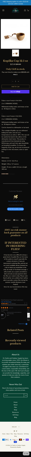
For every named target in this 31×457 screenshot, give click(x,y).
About (15, 405)
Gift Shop (15, 415)
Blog (15, 417)
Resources (15, 412)
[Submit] (25, 395)
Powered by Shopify (15, 447)
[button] (25, 303)
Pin (24, 220)
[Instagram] (14, 431)
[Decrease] (13, 81)
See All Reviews (6, 302)
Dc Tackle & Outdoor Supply (17, 445)
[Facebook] (16, 431)
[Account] (25, 10)
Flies (15, 407)
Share (17, 220)
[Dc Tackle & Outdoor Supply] (15, 10)
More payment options (15, 96)
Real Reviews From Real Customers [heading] (12, 300)
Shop (15, 410)
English (14, 427)
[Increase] (18, 81)
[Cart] (28, 10)
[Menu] (3, 10)
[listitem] (13, 313)
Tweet (9, 220)
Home (15, 402)
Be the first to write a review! (15, 209)
